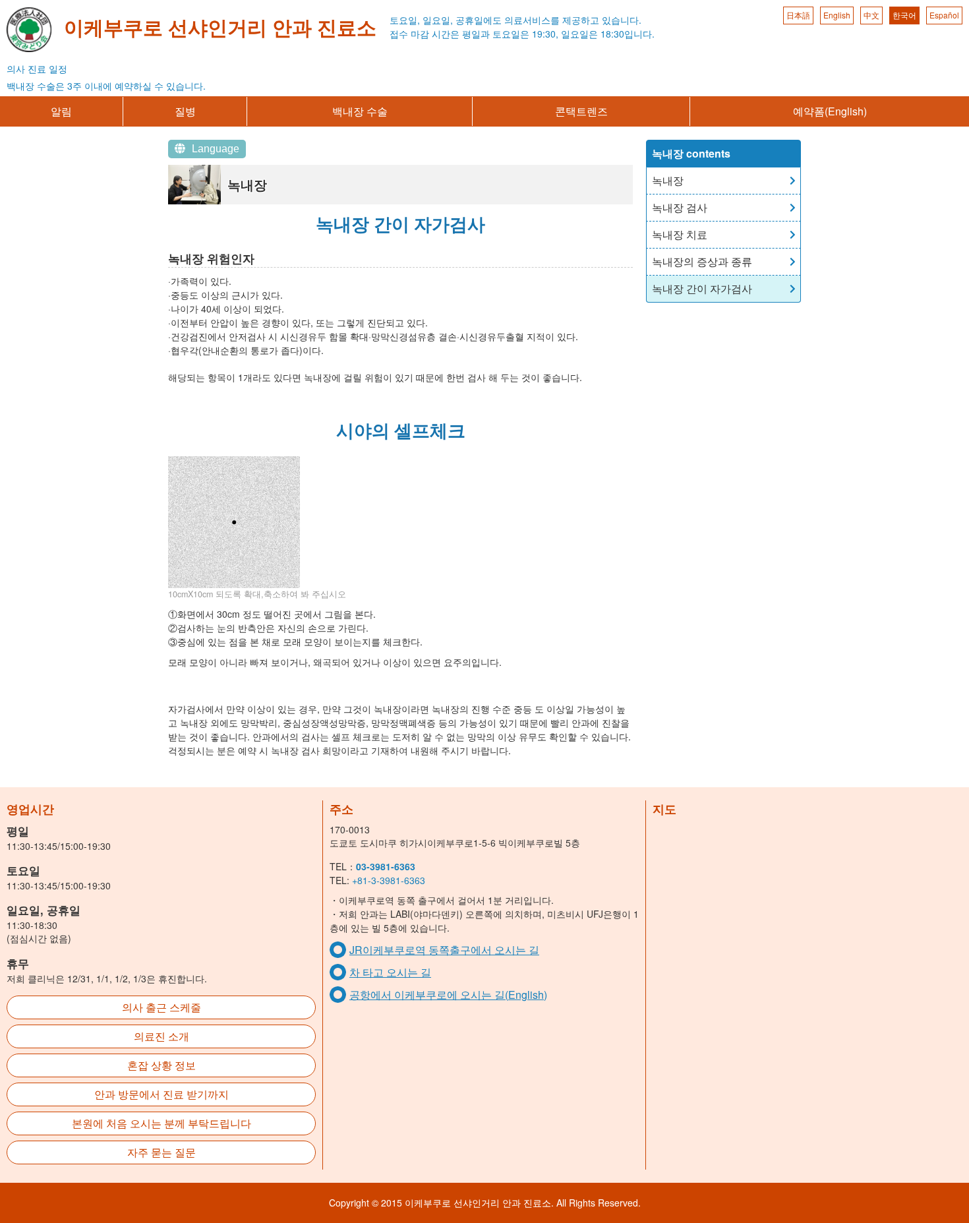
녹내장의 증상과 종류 (702, 261)
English (836, 14)
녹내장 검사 (679, 207)
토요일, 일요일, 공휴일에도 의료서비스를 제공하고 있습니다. (515, 19)
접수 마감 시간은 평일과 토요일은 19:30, (474, 33)
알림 (61, 111)
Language (215, 148)
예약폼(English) (830, 111)
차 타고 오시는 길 (390, 972)
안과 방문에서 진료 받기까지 (161, 1094)
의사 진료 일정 (37, 68)
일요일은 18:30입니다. (608, 33)
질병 (185, 111)
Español (944, 14)
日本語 (798, 14)
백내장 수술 (360, 111)
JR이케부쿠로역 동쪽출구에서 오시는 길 (444, 949)
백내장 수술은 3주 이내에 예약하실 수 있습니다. (106, 85)
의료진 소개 (161, 1036)
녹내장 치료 (679, 234)
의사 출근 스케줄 (161, 1007)
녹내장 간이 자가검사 (702, 288)
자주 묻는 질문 (161, 1152)
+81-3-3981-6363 (388, 880)
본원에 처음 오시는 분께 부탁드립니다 (161, 1123)
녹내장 (668, 180)
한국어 (904, 14)
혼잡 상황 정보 (161, 1065)
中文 (871, 14)
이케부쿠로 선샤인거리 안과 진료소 (220, 27)
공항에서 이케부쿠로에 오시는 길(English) (448, 994)
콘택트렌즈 (581, 111)
